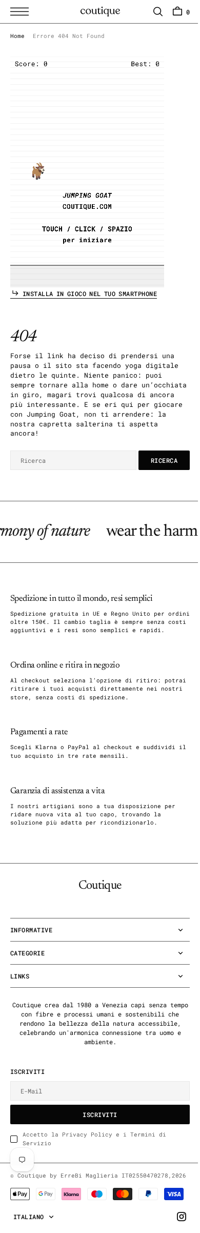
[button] (22, 11)
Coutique (31, 1183)
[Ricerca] (150, 11)
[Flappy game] (87, 171)
